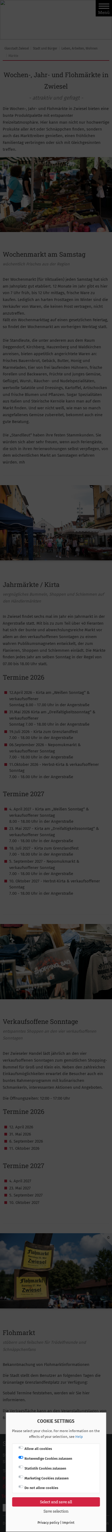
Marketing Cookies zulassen (46, 1478)
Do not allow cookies (41, 1488)
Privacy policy (48, 1523)
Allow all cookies (38, 1449)
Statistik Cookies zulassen (45, 1468)
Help (79, 1437)
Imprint (68, 1523)
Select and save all (56, 1501)
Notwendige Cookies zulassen (48, 1458)
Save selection (56, 1511)
